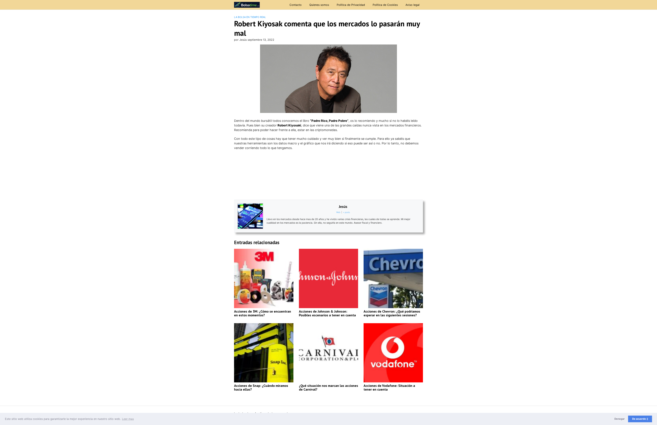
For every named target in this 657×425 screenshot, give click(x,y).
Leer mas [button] (128, 419)
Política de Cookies (385, 5)
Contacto (295, 5)
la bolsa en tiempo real (250, 17)
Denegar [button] (619, 418)
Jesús (343, 206)
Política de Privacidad (351, 5)
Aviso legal (412, 5)
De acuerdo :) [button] (640, 418)
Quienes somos (319, 5)
